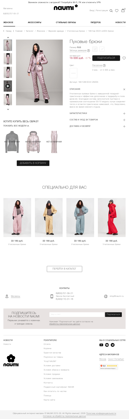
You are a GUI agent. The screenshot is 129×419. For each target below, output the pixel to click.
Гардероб (96, 22)
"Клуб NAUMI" (50, 361)
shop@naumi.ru (117, 296)
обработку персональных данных (64, 324)
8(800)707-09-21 (11, 14)
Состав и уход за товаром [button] (84, 120)
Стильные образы (66, 22)
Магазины (8, 8)
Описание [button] (75, 89)
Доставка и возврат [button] (80, 126)
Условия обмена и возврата (56, 370)
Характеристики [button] (78, 113)
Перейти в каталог (64, 269)
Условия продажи (52, 374)
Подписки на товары (53, 357)
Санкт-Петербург (116, 359)
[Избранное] (116, 10)
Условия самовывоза (53, 378)
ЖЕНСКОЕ (8, 22)
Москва (102, 359)
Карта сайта (49, 400)
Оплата (47, 344)
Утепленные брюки (17, 244)
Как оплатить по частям (55, 391)
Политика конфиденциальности (101, 413)
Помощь (47, 396)
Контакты (48, 383)
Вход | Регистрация (99, 10)
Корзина (47, 348)
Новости (121, 22)
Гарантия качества (52, 353)
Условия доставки (52, 366)
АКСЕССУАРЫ (34, 22)
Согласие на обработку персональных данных (64, 416)
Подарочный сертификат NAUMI (59, 387)
